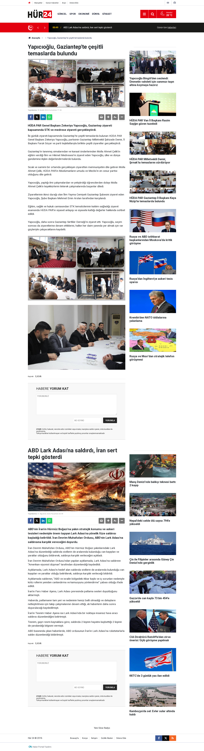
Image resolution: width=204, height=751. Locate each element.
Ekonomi (84, 13)
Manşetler (38, 3)
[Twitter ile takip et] (165, 738)
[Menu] (144, 14)
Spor (73, 13)
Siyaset (107, 13)
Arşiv (64, 3)
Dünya (96, 13)
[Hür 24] (40, 13)
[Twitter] (37, 117)
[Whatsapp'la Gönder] (49, 117)
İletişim (94, 738)
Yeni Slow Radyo (102, 728)
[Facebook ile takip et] (158, 738)
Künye (85, 738)
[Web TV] (167, 2)
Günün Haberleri (52, 3)
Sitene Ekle (74, 3)
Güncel (62, 13)
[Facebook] (30, 117)
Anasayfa (35, 38)
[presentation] (37, 27)
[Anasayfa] (29, 3)
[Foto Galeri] (174, 2)
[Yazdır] (101, 117)
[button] (108, 117)
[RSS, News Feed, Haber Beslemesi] (172, 738)
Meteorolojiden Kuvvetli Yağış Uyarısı (81, 27)
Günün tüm (166, 27)
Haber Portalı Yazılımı (42, 747)
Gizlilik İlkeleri (107, 738)
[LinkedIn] (43, 117)
